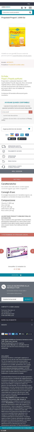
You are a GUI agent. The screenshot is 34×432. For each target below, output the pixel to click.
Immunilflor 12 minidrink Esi (17, 266)
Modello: (3, 62)
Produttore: (4, 65)
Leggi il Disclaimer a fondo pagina (22, 55)
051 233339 (17, 171)
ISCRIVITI (28, 299)
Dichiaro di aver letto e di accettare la (15, 118)
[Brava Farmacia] (5, 7)
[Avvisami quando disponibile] (30, 111)
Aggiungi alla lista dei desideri (12, 129)
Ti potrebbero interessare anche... (15, 235)
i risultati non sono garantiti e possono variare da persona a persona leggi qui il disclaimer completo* (16, 366)
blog (29, 3)
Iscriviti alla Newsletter (10, 115)
